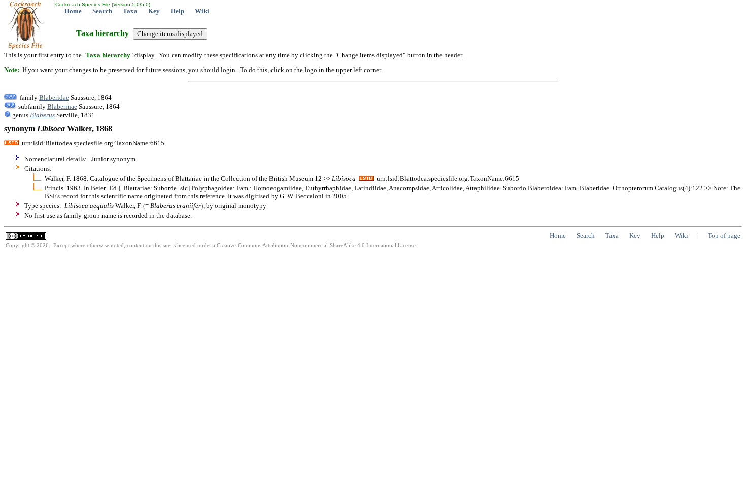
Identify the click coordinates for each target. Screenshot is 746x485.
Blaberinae (62, 106)
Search (102, 11)
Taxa (130, 11)
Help (177, 11)
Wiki (202, 11)
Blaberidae (54, 97)
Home (73, 11)
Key (154, 11)
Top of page (724, 235)
